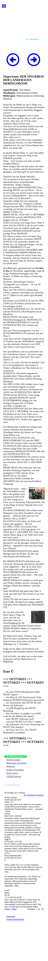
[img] (24, 24)
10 (39, 909)
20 (42, 909)
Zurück (7, 909)
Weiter (14, 909)
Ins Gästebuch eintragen (34, 795)
